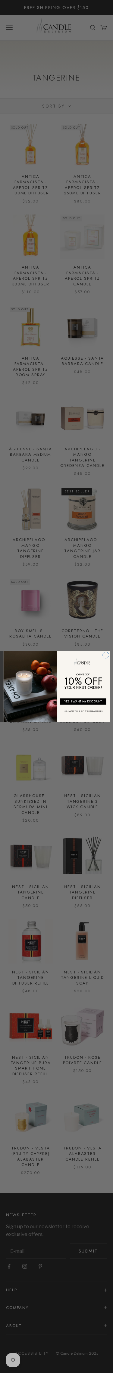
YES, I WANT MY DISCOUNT (83, 701)
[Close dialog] (105, 655)
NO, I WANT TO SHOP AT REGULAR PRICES (83, 711)
